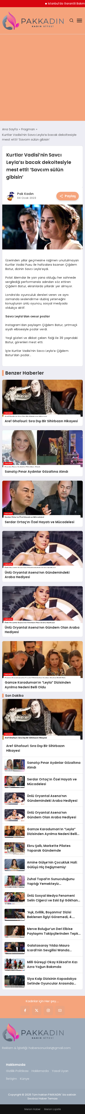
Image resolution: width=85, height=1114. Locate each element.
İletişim (11, 1078)
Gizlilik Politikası (17, 1071)
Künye (24, 1078)
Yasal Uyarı (60, 1071)
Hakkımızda (40, 1071)
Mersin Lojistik (52, 1109)
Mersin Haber (32, 1109)
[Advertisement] (42, 78)
